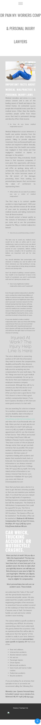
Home (15, 708)
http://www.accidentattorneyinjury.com (20, 419)
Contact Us (24, 708)
